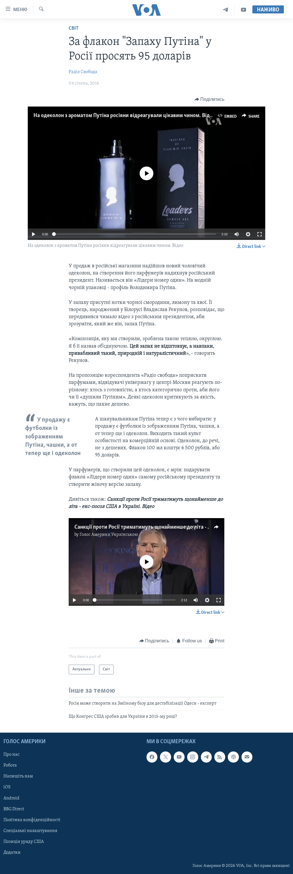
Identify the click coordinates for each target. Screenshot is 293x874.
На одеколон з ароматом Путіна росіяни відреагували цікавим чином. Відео (124, 116)
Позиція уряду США (23, 841)
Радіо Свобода (83, 72)
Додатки (12, 852)
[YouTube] (243, 9)
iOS (7, 787)
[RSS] (219, 756)
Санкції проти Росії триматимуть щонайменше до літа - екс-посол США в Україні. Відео (177, 527)
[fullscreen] (259, 234)
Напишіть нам (18, 776)
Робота (10, 765)
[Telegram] (226, 9)
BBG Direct (13, 809)
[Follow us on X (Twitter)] (165, 756)
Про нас (11, 754)
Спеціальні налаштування (30, 831)
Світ (74, 28)
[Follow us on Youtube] (179, 756)
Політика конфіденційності (31, 820)
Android (11, 798)
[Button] (210, 99)
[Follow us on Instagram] (192, 756)
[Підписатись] (246, 756)
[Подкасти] (233, 756)
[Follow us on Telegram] (206, 756)
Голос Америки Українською (109, 534)
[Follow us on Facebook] (151, 756)
